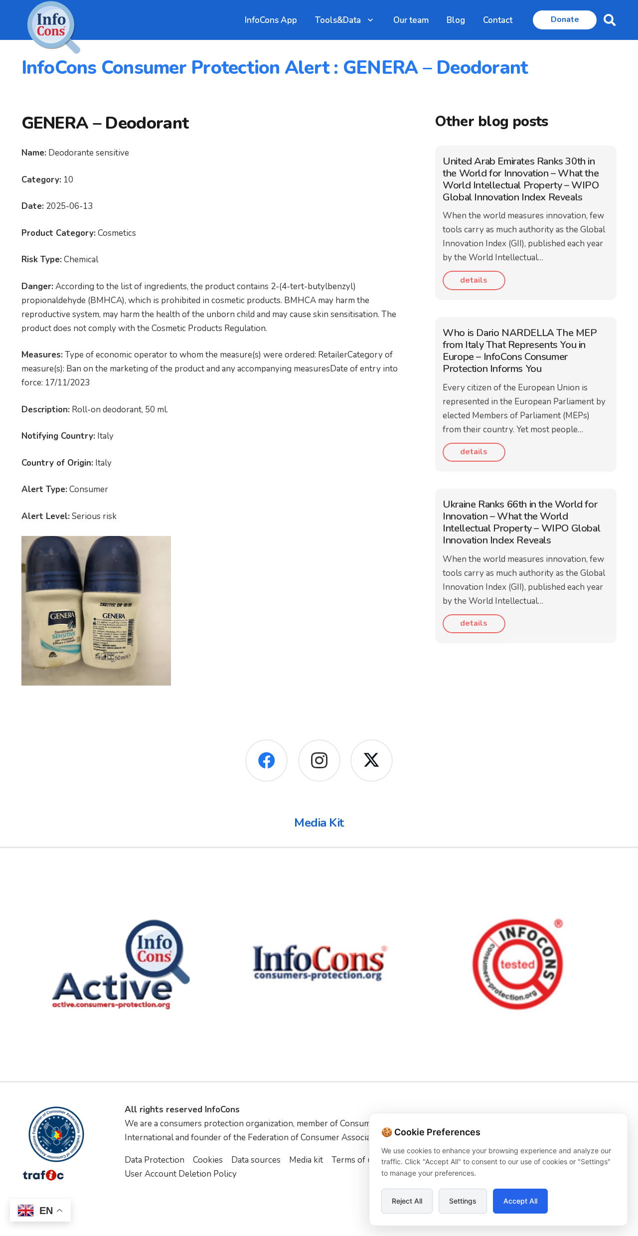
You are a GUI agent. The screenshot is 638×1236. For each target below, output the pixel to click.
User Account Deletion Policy (181, 1174)
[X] (371, 760)
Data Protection (154, 1160)
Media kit (306, 1160)
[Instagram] (319, 760)
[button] (370, 20)
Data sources (256, 1160)
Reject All (407, 1201)
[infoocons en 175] (319, 964)
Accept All (520, 1201)
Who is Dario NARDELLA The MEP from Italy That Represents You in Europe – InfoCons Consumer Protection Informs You (520, 350)
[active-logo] (120, 964)
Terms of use (356, 1160)
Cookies (208, 1160)
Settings (463, 1201)
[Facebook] (266, 760)
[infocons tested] (518, 964)
